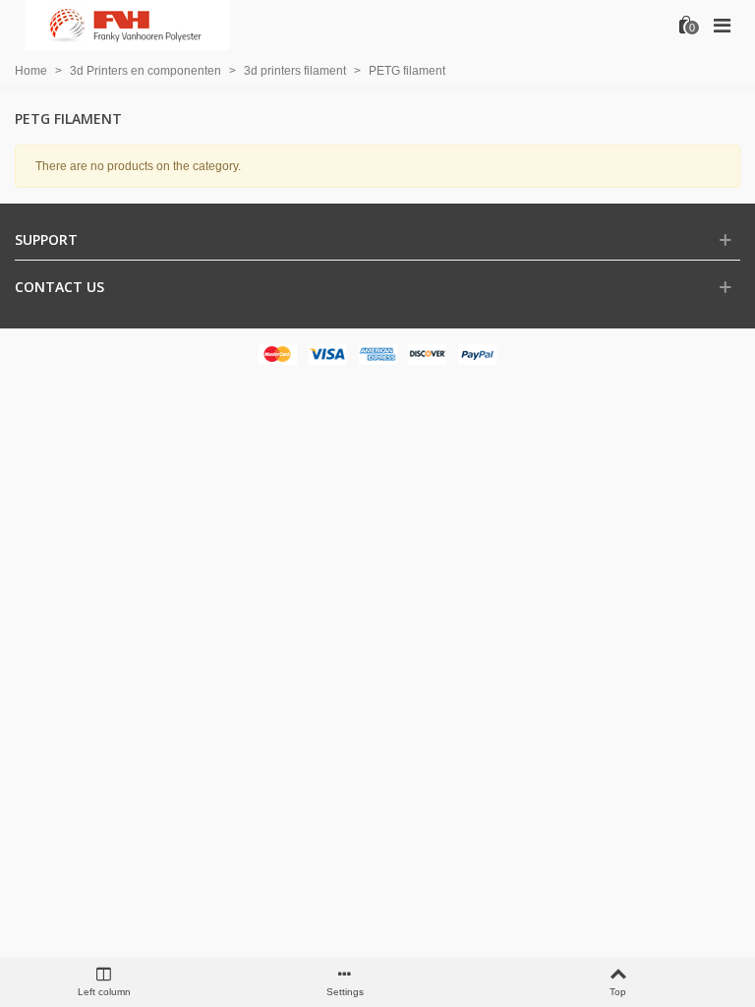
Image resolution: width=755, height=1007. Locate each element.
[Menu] (721, 24)
